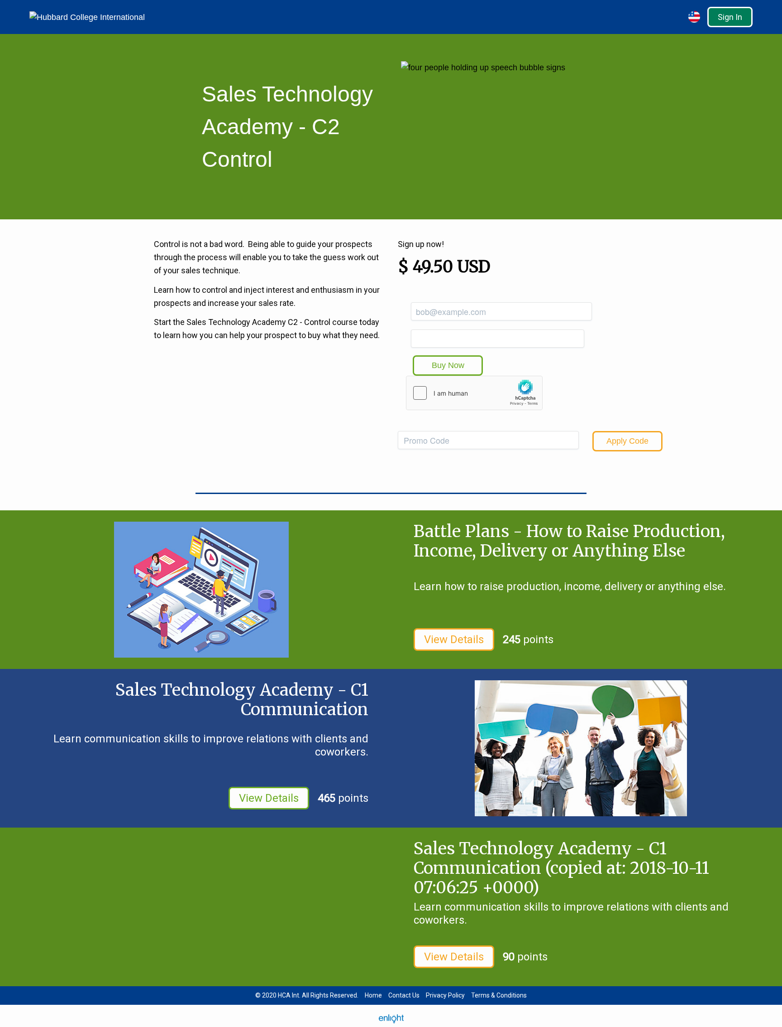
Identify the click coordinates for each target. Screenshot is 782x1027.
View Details (454, 639)
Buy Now (448, 365)
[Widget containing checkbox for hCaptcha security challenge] (474, 393)
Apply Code (627, 441)
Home (373, 995)
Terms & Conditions (499, 995)
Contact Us (404, 995)
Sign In (730, 17)
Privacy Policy (445, 995)
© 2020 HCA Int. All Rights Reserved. (306, 995)
